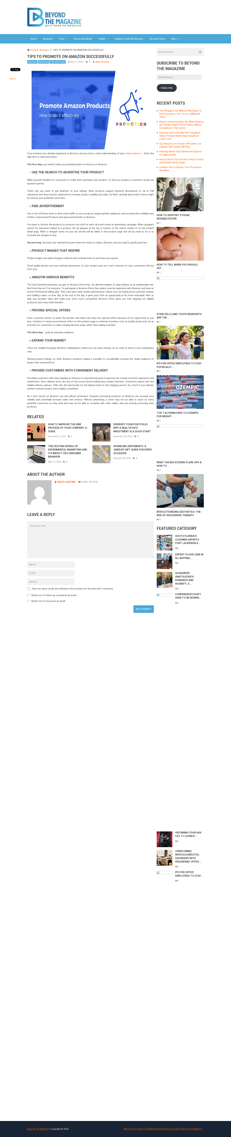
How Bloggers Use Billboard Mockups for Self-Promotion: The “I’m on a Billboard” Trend (180, 113)
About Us (128, 1129)
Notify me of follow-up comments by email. (54, 595)
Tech (61, 38)
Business (47, 38)
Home (33, 38)
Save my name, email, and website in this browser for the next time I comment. (72, 588)
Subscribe (167, 87)
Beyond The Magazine (38, 1129)
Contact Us (141, 1129)
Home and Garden (83, 38)
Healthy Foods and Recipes (129, 38)
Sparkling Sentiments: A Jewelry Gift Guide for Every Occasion (132, 450)
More (174, 38)
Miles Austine (102, 62)
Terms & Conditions (192, 1129)
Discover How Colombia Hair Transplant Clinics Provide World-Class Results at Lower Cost (179, 135)
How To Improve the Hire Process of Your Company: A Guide (67, 428)
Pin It (12, 78)
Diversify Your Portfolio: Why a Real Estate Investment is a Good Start (132, 428)
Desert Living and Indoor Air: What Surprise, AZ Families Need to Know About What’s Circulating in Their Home (181, 124)
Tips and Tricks (157, 38)
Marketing (43, 62)
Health (102, 38)
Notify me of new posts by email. (48, 601)
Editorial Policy (156, 1129)
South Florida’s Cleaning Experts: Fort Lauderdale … (188, 540)
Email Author (90, 481)
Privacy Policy (173, 1129)
